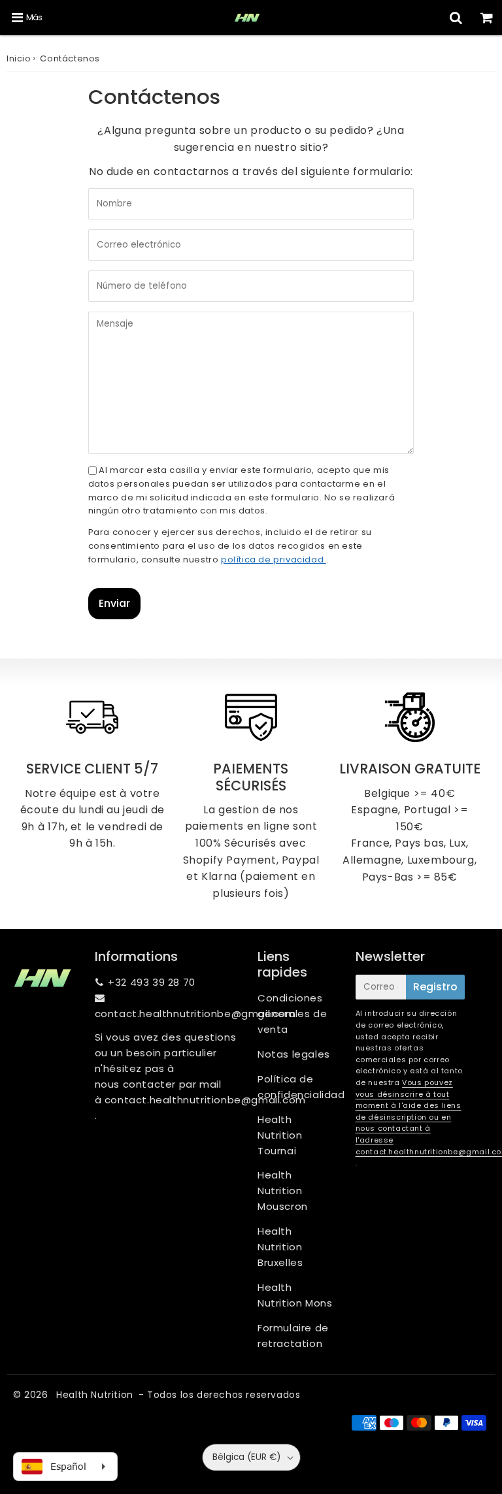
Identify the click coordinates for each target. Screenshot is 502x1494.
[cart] (486, 17)
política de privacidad (273, 559)
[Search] (456, 17)
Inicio (19, 58)
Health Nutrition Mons (295, 1295)
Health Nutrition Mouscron (283, 1190)
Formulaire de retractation (293, 1335)
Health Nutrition (94, 1394)
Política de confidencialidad (300, 1086)
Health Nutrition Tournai (280, 1135)
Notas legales (294, 1054)
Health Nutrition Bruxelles (280, 1246)
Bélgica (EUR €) (246, 1457)
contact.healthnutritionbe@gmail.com (195, 1013)
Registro (435, 986)
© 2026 (32, 1394)
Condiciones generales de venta (292, 1013)
